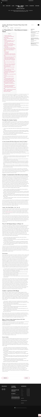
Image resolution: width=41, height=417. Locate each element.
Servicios (26, 5)
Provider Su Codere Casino (7, 35)
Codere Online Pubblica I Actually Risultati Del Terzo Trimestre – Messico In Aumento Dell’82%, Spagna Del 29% (9, 65)
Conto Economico (6, 51)
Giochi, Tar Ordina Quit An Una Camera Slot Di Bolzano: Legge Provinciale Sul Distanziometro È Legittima (10, 90)
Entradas (27, 10)
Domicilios (22, 5)
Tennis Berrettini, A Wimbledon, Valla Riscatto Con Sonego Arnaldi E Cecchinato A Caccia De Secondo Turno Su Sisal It (9, 81)
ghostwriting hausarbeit (24, 400)
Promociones (17, 5)
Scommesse (6, 42)
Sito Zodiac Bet (33, 34)
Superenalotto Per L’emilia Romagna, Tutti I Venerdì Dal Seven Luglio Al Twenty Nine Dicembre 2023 (9, 72)
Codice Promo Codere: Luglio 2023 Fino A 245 (35, 32)
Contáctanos (37, 5)
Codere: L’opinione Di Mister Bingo (8, 43)
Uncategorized (31, 10)
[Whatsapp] (35, 0)
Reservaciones (32, 5)
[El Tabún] (3, 3)
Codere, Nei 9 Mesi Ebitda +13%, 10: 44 (9, 40)
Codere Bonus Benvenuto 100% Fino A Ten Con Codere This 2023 (35, 39)
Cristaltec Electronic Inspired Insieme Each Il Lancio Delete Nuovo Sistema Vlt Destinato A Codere (9, 54)
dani (8, 27)
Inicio (4, 5)
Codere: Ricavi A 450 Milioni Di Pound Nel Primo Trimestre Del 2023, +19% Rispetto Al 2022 (9, 59)
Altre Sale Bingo (6, 52)
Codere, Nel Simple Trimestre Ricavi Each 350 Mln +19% (18, 10)
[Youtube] (36, 0)
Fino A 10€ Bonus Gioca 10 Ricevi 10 (9, 41)
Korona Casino (6, 46)
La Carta (13, 5)
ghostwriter (22, 398)
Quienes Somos (8, 5)
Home (9, 10)
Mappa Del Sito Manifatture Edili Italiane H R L (35, 43)
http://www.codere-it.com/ (9, 211)
